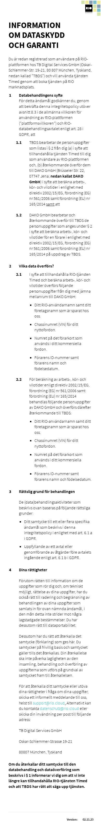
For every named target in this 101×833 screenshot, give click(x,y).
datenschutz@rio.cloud (59, 708)
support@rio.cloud (49, 702)
